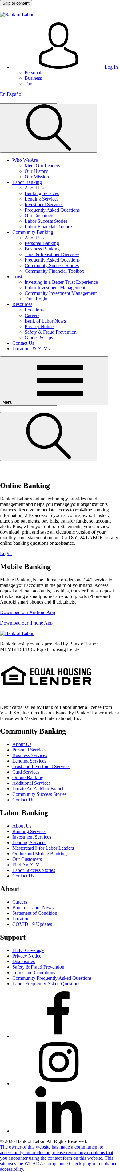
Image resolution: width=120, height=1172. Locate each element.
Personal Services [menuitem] (29, 749)
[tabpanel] (60, 554)
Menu (8, 402)
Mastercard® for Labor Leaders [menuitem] (43, 848)
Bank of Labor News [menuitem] (45, 321)
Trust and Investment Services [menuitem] (41, 766)
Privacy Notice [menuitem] (39, 326)
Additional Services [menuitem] (31, 783)
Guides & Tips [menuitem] (39, 337)
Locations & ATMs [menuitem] (31, 348)
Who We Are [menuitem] (25, 160)
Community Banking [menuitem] (32, 232)
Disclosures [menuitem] (23, 961)
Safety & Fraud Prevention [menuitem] (51, 332)
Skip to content (16, 3)
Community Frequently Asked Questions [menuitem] (52, 978)
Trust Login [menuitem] (36, 298)
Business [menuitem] (33, 78)
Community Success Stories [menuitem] (52, 265)
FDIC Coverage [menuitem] (28, 950)
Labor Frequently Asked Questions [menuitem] (46, 983)
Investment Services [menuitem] (44, 204)
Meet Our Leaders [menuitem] (42, 165)
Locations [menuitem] (34, 309)
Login (6, 553)
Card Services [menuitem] (25, 772)
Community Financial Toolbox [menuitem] (54, 271)
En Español (11, 94)
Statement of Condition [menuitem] (34, 913)
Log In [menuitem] (111, 67)
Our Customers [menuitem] (39, 215)
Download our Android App (27, 612)
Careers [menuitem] (32, 315)
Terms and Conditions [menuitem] (33, 972)
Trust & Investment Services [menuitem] (52, 254)
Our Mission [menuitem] (37, 176)
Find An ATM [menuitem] (26, 864)
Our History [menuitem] (36, 171)
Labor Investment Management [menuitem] (55, 287)
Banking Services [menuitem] (42, 193)
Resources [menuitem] (22, 304)
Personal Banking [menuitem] (42, 243)
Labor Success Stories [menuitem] (46, 221)
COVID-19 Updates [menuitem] (32, 924)
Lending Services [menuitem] (41, 198)
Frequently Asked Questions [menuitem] (52, 210)
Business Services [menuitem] (29, 755)
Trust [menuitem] (29, 83)
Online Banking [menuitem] (27, 777)
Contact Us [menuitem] (23, 343)
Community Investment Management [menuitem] (61, 293)
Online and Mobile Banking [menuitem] (39, 853)
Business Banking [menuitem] (42, 248)
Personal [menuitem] (33, 72)
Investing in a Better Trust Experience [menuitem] (61, 282)
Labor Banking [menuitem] (27, 182)
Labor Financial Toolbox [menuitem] (49, 226)
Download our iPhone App (26, 622)
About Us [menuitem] (34, 187)
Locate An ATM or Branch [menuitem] (38, 788)
